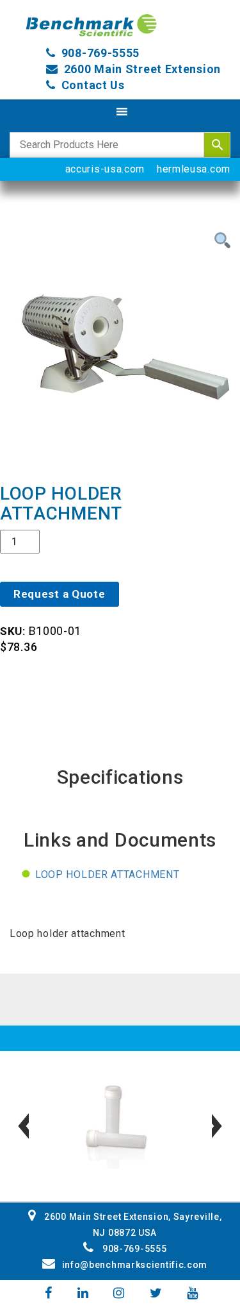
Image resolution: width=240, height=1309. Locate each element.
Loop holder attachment (107, 874)
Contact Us (93, 85)
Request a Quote (59, 593)
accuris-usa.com (105, 169)
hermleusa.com (193, 169)
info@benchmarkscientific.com (134, 1265)
